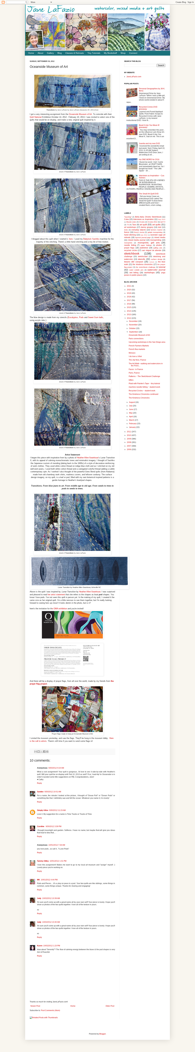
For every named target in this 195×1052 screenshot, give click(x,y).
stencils (141, 259)
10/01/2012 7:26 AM (56, 845)
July (131, 406)
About (40, 53)
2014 (129, 311)
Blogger (102, 1034)
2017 (129, 300)
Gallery (50, 53)
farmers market (156, 230)
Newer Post (35, 1006)
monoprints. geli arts (149, 242)
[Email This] (35, 751)
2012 (129, 318)
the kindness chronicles (143, 264)
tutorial (162, 267)
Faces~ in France (136, 369)
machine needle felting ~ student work (144, 387)
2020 (129, 290)
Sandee (40, 792)
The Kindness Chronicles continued (143, 394)
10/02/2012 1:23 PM (51, 946)
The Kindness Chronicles (139, 398)
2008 (129, 442)
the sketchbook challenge (145, 267)
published (144, 248)
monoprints (128, 243)
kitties (131, 380)
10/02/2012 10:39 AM (51, 898)
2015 (129, 307)
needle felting (130, 245)
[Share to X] (41, 751)
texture (151, 262)
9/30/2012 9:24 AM (56, 768)
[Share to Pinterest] (47, 751)
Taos (134, 225)
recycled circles (130, 250)
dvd (159, 227)
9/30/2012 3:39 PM (53, 826)
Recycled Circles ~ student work (142, 391)
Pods (81, 317)
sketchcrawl (143, 256)
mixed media (159, 237)
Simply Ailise (42, 810)
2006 (129, 449)
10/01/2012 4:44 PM (49, 880)
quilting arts (157, 248)
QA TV (162, 222)
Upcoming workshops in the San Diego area (147, 342)
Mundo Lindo (131, 222)
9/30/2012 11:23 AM (57, 810)
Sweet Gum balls (95, 317)
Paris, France (134, 373)
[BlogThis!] (38, 751)
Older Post (110, 1006)
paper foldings (146, 245)
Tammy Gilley (43, 861)
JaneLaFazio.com (133, 77)
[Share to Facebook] (44, 751)
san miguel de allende (151, 250)
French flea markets (137, 349)
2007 (129, 446)
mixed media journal (136, 240)
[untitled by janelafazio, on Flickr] (72, 107)
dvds (126, 230)
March (132, 420)
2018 (129, 297)
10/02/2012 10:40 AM (51, 922)
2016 (129, 304)
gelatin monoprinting (155, 232)
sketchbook (131, 253)
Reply (39, 783)
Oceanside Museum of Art (80, 114)
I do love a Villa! (135, 356)
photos (159, 245)
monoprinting (155, 240)
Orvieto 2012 (152, 222)
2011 (129, 432)
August (132, 402)
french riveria (139, 232)
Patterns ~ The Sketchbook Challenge (144, 376)
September (134, 332)
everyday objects (138, 230)
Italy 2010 (161, 219)
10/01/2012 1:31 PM (58, 861)
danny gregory (147, 227)
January (132, 427)
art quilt (143, 224)
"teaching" (128, 217)
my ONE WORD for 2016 (149, 159)
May (131, 413)
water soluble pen (136, 270)
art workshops (130, 227)
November (133, 325)
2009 (129, 439)
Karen (39, 946)
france (126, 232)
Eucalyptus (73, 317)
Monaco (132, 353)
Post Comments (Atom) (50, 1010)
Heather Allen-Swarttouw (87, 457)
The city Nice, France (137, 360)
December (133, 321)
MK (38, 880)
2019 (129, 293)
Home (31, 53)
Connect (133, 53)
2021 (129, 286)
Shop (123, 53)
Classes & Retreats (74, 53)
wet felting (134, 273)
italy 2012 (143, 235)
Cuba (126, 219)
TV (128, 225)
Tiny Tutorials (93, 53)
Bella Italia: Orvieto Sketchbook (148, 217)
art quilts (156, 224)
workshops (149, 272)
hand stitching (130, 235)
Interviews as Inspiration (143, 219)
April (131, 416)
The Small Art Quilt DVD (149, 194)
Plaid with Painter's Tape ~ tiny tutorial (144, 383)
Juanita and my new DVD (149, 143)
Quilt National (36, 117)
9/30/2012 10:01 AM (52, 792)
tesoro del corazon (133, 261)
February (133, 424)
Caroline (41, 826)
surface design (156, 259)
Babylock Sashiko (91, 239)
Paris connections (136, 339)
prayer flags (129, 248)
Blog (59, 53)
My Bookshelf (110, 53)
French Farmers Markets (139, 346)
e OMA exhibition (59, 608)
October (132, 328)
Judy (39, 898)
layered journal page (143, 237)
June (131, 409)
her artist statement (56, 594)
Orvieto (142, 222)
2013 (129, 314)
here (70, 239)
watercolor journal (156, 270)
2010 (129, 435)
